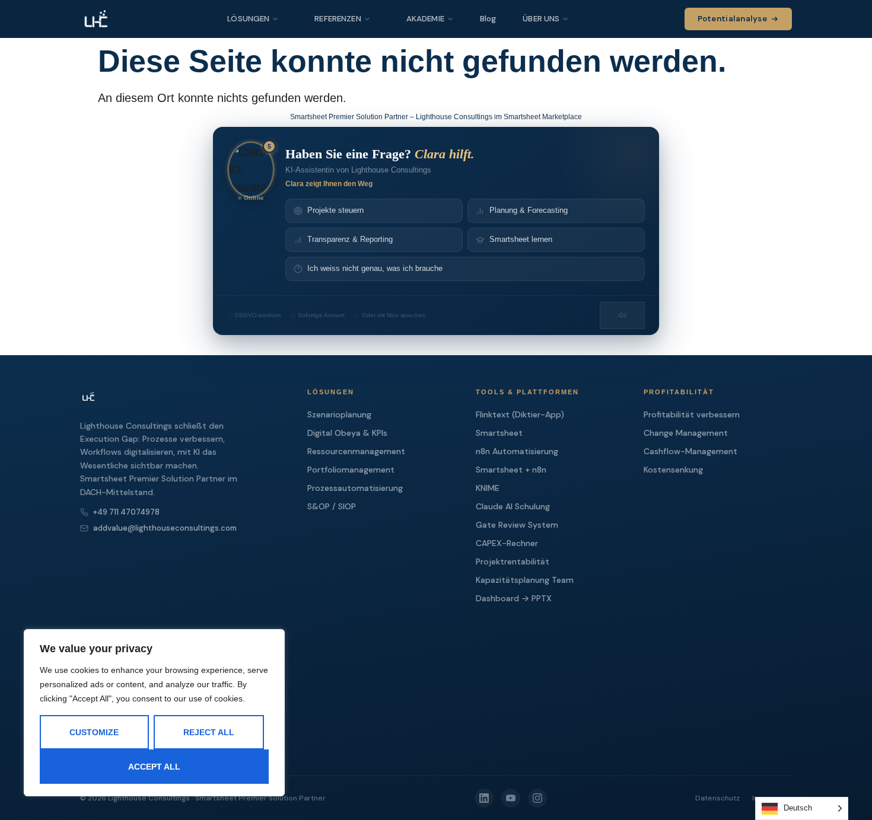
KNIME (487, 488)
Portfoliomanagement (350, 469)
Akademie (425, 19)
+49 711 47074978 (126, 512)
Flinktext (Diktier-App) (520, 414)
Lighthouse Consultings (149, 798)
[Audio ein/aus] (622, 315)
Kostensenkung (673, 469)
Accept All (154, 766)
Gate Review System (517, 524)
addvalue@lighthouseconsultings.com (165, 528)
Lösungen (248, 19)
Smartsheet (499, 432)
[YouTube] (510, 798)
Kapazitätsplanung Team (525, 580)
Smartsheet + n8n (511, 469)
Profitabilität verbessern (692, 414)
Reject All (208, 732)
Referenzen (337, 19)
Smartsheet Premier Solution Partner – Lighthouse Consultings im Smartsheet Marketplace (436, 117)
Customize (94, 732)
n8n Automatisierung (517, 451)
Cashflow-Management (690, 451)
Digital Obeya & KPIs (347, 432)
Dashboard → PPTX (514, 598)
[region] (154, 712)
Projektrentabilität (512, 561)
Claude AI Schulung (513, 506)
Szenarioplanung (339, 414)
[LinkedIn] (484, 798)
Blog (488, 19)
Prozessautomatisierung (355, 488)
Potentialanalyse (732, 19)
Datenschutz (717, 798)
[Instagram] (537, 798)
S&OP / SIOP (331, 506)
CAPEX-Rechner (507, 543)
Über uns (541, 19)
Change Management (686, 432)
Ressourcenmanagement (356, 451)
